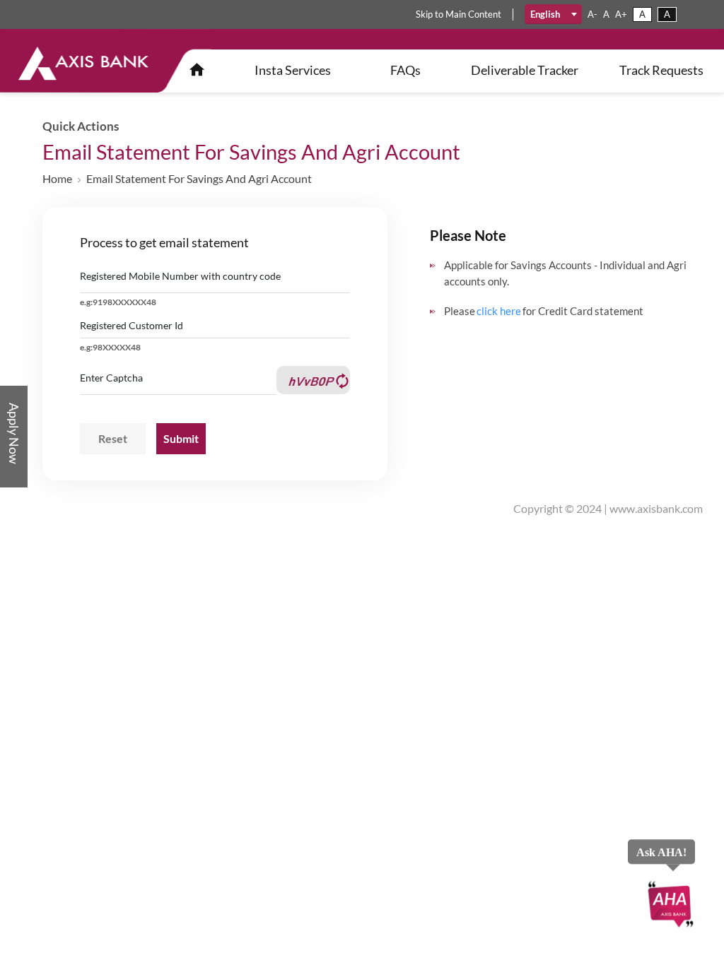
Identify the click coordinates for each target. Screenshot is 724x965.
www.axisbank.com (656, 508)
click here (499, 310)
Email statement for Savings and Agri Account (199, 178)
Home (57, 178)
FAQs (405, 70)
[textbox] (553, 14)
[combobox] (553, 14)
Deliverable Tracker (524, 70)
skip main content (458, 14)
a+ (621, 14)
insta (293, 70)
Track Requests (661, 70)
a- (592, 14)
